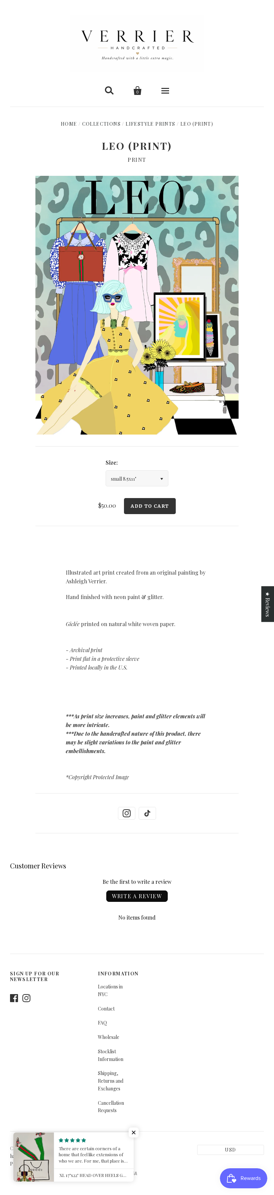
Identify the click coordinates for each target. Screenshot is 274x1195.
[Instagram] (126, 813)
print (137, 159)
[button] (134, 1132)
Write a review (137, 896)
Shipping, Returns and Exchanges (110, 1081)
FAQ (102, 1023)
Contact (106, 1008)
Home (69, 124)
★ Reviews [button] (267, 603)
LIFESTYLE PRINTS (150, 124)
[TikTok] (147, 813)
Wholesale (108, 1037)
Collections (101, 124)
